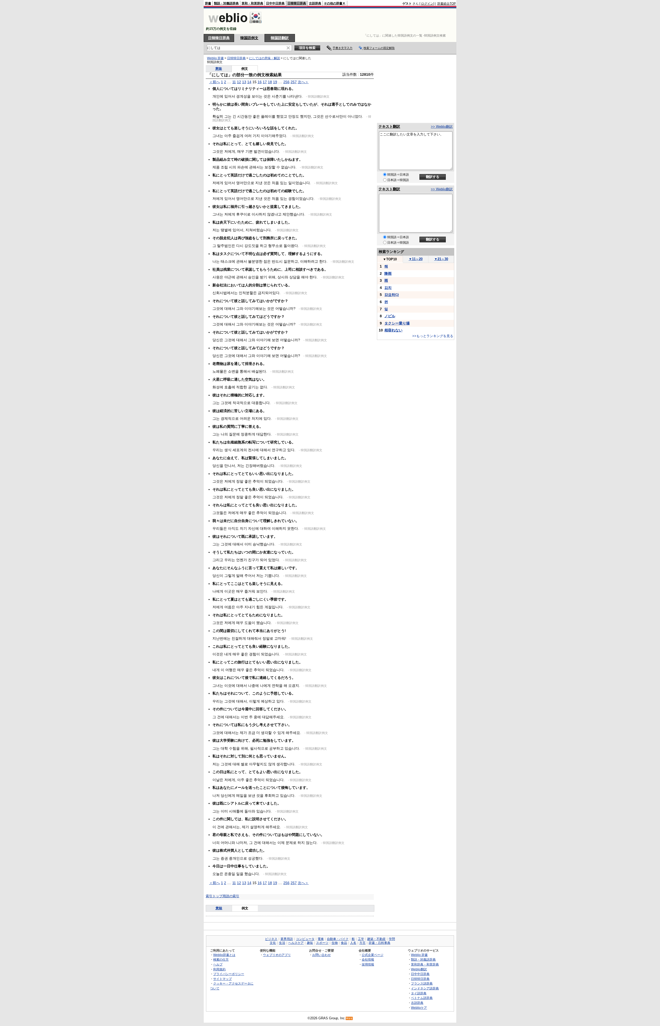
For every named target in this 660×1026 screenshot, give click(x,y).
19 (275, 82)
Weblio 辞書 (215, 58)
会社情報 (368, 959)
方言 (362, 942)
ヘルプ (217, 964)
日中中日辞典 (275, 3)
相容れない (393, 330)
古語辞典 (315, 3)
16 (260, 82)
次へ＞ (303, 82)
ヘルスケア (296, 942)
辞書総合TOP (446, 3)
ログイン (427, 3)
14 (249, 82)
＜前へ (214, 82)
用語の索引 (230, 896)
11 (234, 82)
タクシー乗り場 (397, 323)
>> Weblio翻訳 (442, 127)
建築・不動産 (376, 938)
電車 (321, 938)
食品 (344, 942)
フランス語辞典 (422, 983)
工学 (361, 938)
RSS (349, 1018)
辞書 (208, 3)
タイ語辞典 (418, 993)
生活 (282, 942)
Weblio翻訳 (419, 969)
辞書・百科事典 (379, 942)
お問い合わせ (321, 954)
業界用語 (286, 938)
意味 (218, 69)
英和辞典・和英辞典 (425, 964)
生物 (335, 942)
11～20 (416, 259)
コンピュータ (305, 938)
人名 (353, 942)
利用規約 (219, 969)
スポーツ (322, 942)
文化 (273, 942)
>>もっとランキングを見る (432, 336)
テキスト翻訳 (389, 126)
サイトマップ (222, 978)
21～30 (441, 259)
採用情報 (368, 964)
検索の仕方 (221, 959)
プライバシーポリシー (228, 974)
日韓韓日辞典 (296, 3)
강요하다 (391, 295)
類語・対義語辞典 (226, 3)
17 (265, 82)
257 (294, 82)
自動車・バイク (338, 938)
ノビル (389, 316)
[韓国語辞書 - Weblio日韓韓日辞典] (235, 24)
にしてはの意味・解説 (264, 58)
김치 (388, 288)
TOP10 (390, 259)
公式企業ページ (372, 954)
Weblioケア (419, 1007)
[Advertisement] (362, 21)
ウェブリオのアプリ (277, 954)
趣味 (310, 942)
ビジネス (271, 938)
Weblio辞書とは (224, 954)
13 (244, 82)
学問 (392, 938)
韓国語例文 (249, 38)
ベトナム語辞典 (422, 997)
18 (270, 82)
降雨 (388, 273)
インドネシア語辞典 (425, 988)
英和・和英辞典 (252, 3)
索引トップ (214, 896)
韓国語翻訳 (280, 38)
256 (286, 82)
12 (239, 82)
